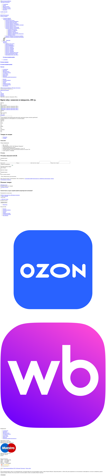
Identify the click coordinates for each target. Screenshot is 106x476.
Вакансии (5, 75)
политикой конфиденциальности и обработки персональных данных (39, 178)
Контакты (5, 9)
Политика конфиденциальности (9, 77)
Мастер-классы (6, 6)
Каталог (4, 79)
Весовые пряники (4, 62)
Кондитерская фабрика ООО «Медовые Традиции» (14, 468)
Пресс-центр (5, 74)
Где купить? (5, 73)
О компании (5, 4)
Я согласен (3, 474)
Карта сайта (28, 468)
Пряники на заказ (6, 7)
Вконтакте (5, 204)
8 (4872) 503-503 (3, 11)
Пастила (2, 66)
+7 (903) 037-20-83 (4, 199)
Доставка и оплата (7, 8)
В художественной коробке (9, 57)
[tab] (5, 137)
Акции (4, 5)
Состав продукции (7, 84)
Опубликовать (3, 179)
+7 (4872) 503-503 (4, 196)
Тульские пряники (7, 80)
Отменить (9, 179)
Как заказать (5, 85)
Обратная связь (4, 202)
